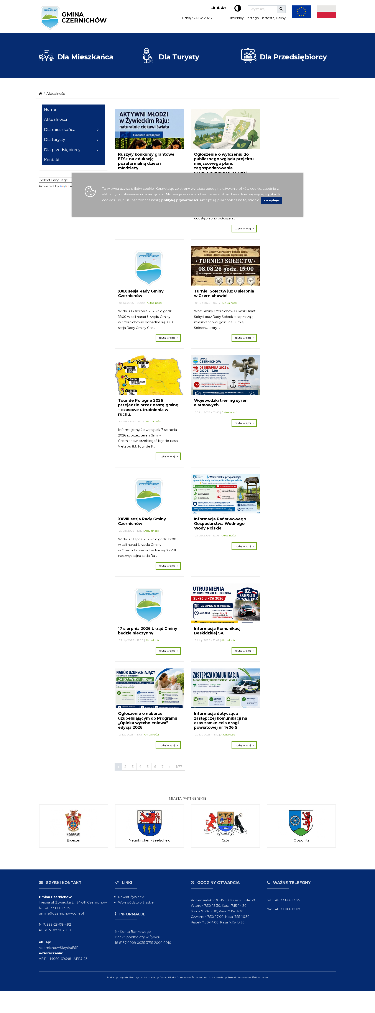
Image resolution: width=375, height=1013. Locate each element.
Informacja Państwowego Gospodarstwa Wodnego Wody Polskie (220, 523)
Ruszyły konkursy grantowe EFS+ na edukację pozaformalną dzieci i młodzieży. (146, 161)
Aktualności (56, 93)
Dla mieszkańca (60, 129)
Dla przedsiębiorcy (62, 149)
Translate (75, 186)
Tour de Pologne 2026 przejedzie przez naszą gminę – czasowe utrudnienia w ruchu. (148, 407)
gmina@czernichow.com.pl (61, 913)
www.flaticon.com (195, 977)
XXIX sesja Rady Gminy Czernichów (141, 293)
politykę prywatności (179, 200)
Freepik (232, 977)
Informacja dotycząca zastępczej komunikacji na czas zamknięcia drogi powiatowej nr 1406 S (220, 720)
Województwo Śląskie (136, 902)
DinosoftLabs (168, 977)
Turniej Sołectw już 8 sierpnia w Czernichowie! (224, 293)
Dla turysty (54, 139)
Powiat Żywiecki (131, 897)
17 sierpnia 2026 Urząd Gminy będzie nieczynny (147, 630)
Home (50, 109)
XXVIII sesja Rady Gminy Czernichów (142, 521)
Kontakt (52, 159)
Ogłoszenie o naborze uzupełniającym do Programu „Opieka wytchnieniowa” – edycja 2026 (147, 720)
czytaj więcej (244, 228)
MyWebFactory (130, 977)
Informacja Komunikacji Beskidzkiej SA (218, 630)
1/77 (179, 767)
